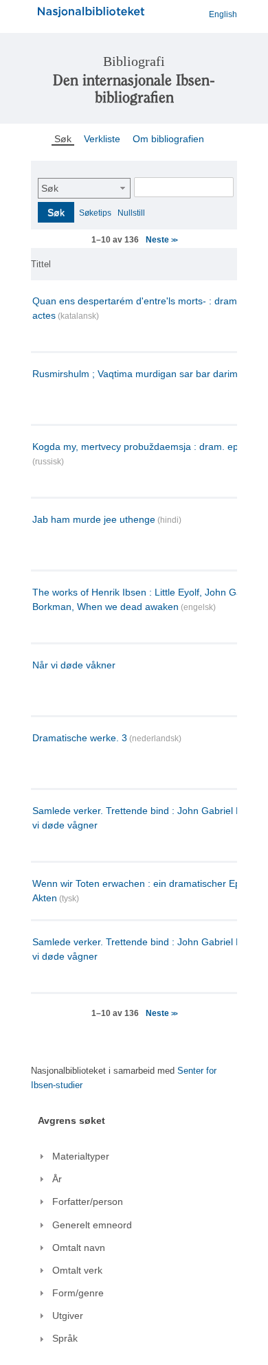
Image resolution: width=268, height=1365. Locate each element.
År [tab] (57, 1178)
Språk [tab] (65, 1338)
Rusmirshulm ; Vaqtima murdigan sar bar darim (135, 373)
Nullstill (131, 213)
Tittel (41, 264)
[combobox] (84, 188)
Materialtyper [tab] (80, 1156)
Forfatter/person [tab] (87, 1201)
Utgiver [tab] (67, 1315)
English (223, 14)
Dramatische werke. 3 (79, 737)
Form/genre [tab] (78, 1292)
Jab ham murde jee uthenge (93, 519)
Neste (161, 240)
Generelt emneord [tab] (92, 1224)
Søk (49, 188)
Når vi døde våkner (73, 664)
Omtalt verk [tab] (77, 1270)
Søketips (95, 213)
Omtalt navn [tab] (78, 1247)
